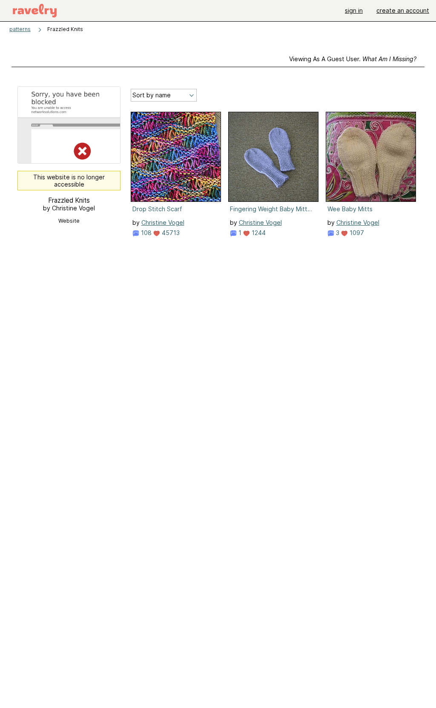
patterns (20, 29)
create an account (402, 10)
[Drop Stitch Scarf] (176, 157)
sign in (354, 10)
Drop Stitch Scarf (157, 208)
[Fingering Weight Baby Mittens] (273, 157)
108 (145, 232)
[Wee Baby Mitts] (371, 157)
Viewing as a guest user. (352, 58)
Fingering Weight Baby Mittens (272, 208)
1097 (356, 232)
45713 (170, 232)
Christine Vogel (162, 222)
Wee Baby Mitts (350, 208)
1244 (258, 232)
